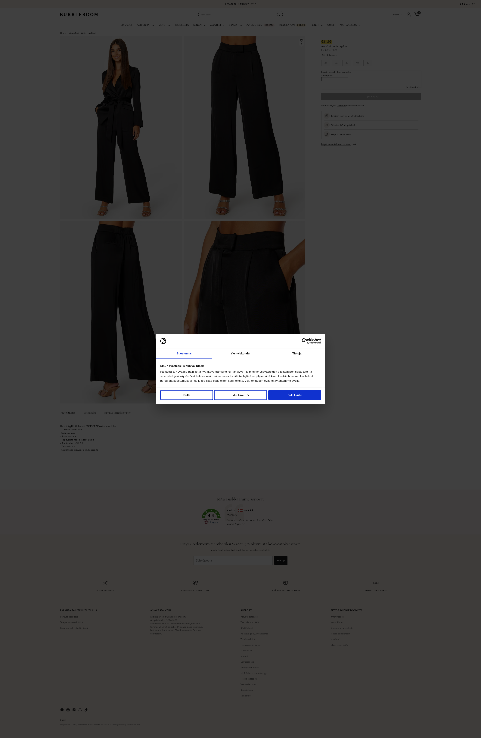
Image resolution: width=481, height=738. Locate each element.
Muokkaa (238, 395)
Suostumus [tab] (184, 353)
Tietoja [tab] (296, 353)
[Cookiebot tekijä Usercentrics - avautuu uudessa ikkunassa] (304, 341)
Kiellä (186, 395)
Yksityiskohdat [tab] (240, 353)
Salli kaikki (295, 395)
